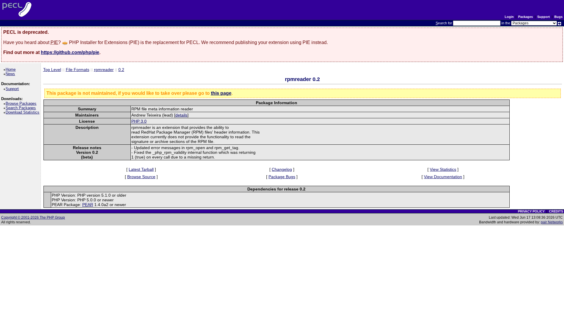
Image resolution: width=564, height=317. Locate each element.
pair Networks (552, 222)
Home (11, 69)
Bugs (558, 16)
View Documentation (443, 176)
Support (543, 16)
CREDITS (556, 211)
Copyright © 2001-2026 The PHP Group (33, 217)
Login (509, 16)
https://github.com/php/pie (70, 52)
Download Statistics (23, 112)
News (11, 74)
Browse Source (141, 176)
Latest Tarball (141, 169)
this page (221, 93)
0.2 (121, 69)
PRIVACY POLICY (531, 211)
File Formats (77, 69)
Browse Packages (22, 103)
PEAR (87, 204)
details (181, 115)
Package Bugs (281, 176)
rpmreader (104, 69)
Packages (525, 16)
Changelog (282, 169)
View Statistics (443, 169)
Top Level (52, 69)
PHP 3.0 (139, 121)
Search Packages (21, 108)
